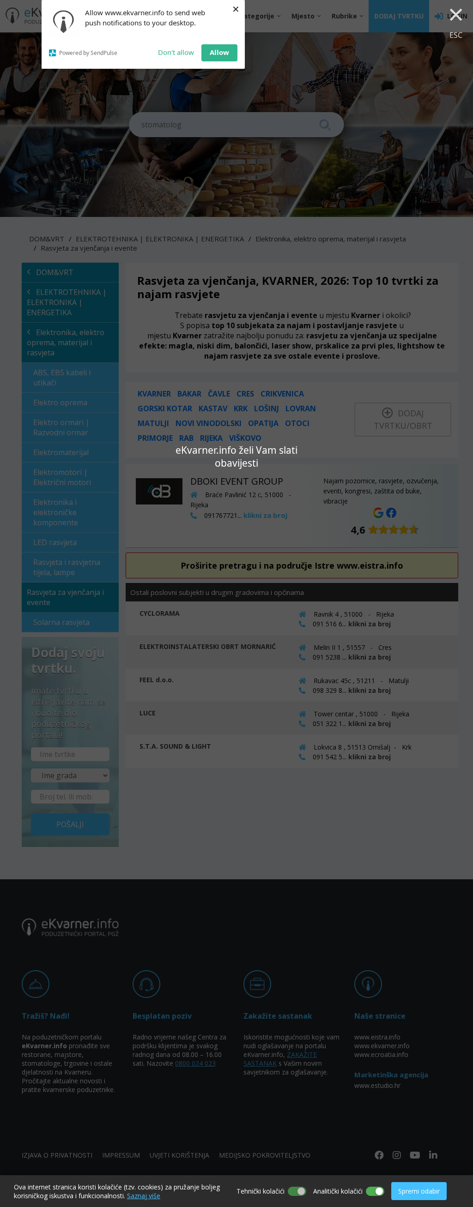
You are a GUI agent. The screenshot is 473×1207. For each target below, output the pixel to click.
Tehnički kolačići (260, 1191)
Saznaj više (143, 1195)
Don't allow (176, 52)
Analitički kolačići (338, 1191)
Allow (219, 52)
